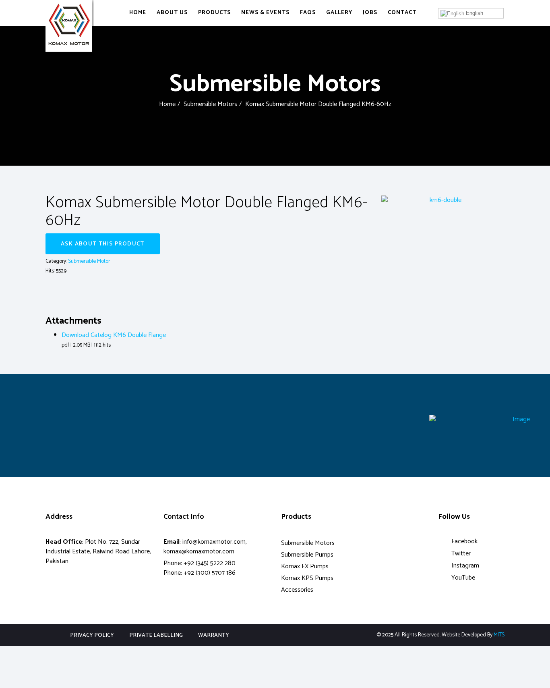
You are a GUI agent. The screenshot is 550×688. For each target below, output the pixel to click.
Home (137, 12)
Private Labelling (156, 635)
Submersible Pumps (307, 554)
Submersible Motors (210, 104)
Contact (402, 12)
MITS (499, 635)
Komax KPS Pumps (307, 578)
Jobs (370, 12)
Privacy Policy (92, 635)
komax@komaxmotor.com (198, 551)
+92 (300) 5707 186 (210, 572)
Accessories (297, 589)
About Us (172, 12)
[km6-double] (442, 200)
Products (214, 12)
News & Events (265, 12)
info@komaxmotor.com (214, 541)
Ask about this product (103, 244)
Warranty (213, 635)
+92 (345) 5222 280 (210, 563)
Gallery (339, 12)
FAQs (308, 12)
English (473, 13)
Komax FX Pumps (305, 566)
